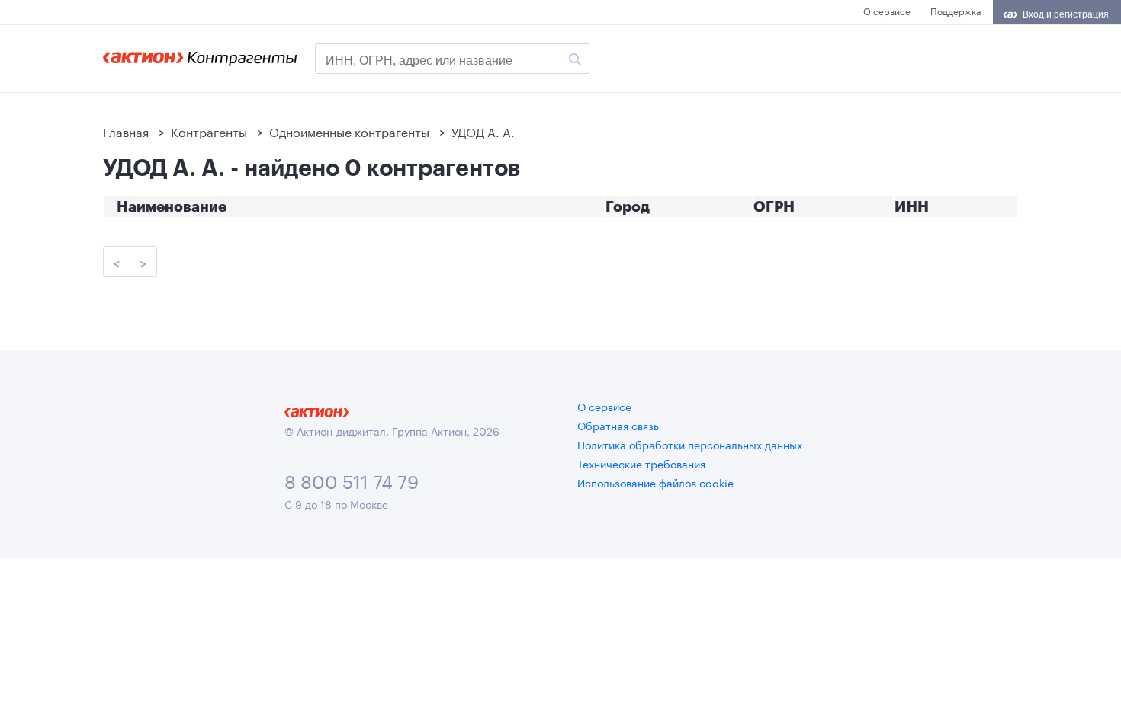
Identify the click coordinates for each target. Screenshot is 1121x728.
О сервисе (887, 10)
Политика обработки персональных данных (689, 444)
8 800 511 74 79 (351, 479)
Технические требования (641, 463)
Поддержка (955, 10)
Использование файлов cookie (655, 482)
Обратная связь (618, 425)
